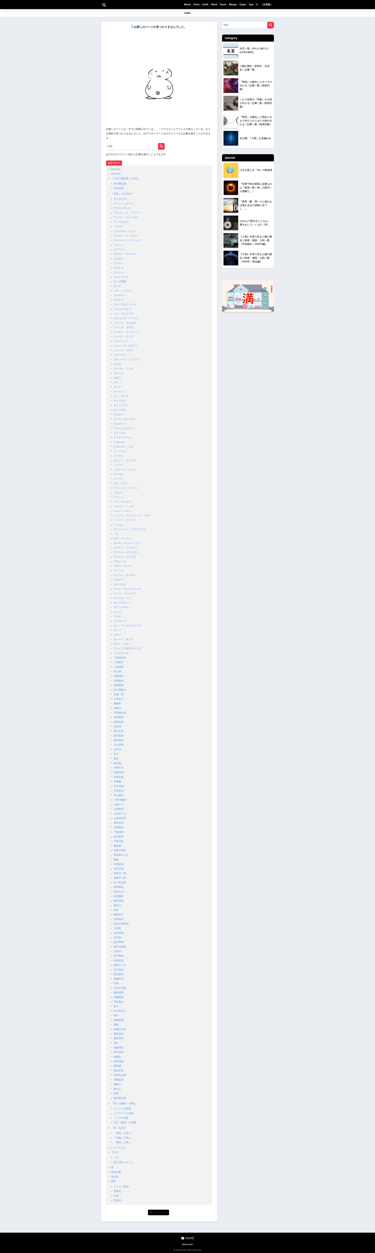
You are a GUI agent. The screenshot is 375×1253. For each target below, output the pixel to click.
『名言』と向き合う (122, 193)
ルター (117, 634)
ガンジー (119, 272)
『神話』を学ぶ (122, 1142)
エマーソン (120, 249)
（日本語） (266, 4)
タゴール (119, 373)
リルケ (117, 616)
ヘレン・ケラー (122, 511)
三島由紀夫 (120, 657)
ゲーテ (117, 286)
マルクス (119, 579)
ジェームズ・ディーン (126, 318)
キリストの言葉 (122, 1108)
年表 (116, 1195)
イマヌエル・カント (125, 231)
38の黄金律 (120, 183)
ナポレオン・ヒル (124, 446)
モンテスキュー (122, 602)
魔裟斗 (117, 1084)
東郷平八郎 (120, 878)
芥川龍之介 (120, 1010)
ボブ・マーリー (122, 538)
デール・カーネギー (125, 419)
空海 (116, 983)
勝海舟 (117, 703)
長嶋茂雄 (119, 1061)
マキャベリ (120, 561)
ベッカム (119, 524)
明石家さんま (121, 855)
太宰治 (117, 749)
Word (214, 4)
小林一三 (119, 804)
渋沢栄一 (119, 937)
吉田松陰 (119, 722)
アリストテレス (122, 208)
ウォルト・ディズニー (126, 235)
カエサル (119, 258)
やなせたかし (121, 199)
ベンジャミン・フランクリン (130, 529)
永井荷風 (119, 933)
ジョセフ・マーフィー (126, 332)
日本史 (117, 1200)
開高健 (117, 1066)
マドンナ (119, 570)
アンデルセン (121, 222)
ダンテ (117, 387)
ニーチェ (119, 456)
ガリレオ (119, 267)
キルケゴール (121, 277)
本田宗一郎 (120, 873)
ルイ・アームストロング (127, 625)
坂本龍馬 (119, 735)
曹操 (116, 859)
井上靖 (117, 671)
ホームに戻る (159, 1212)
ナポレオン (120, 442)
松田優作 (119, 896)
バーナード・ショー (125, 469)
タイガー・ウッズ (124, 368)
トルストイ (120, 423)
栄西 (116, 910)
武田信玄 (119, 919)
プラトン (119, 497)
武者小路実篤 (121, 923)
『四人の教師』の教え (123, 1103)
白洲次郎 (119, 960)
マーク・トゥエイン (125, 593)
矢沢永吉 (119, 969)
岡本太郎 (119, 822)
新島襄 (117, 845)
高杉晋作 (119, 1070)
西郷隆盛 (119, 1020)
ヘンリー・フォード (125, 520)
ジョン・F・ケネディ (126, 345)
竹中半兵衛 (120, 988)
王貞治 (117, 951)
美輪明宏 (119, 997)
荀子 (116, 1015)
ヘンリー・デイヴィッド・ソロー (132, 515)
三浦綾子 (119, 662)
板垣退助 (119, 900)
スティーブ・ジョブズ (126, 359)
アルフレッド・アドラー (127, 212)
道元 (116, 1043)
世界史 (117, 1191)
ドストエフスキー (124, 428)
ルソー (117, 630)
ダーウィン (120, 391)
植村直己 (119, 914)
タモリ (117, 377)
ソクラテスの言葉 (124, 1113)
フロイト (119, 492)
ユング (117, 611)
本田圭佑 (119, 868)
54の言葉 (119, 188)
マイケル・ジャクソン (126, 547)
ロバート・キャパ (124, 639)
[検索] (161, 146)
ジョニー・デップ (124, 336)
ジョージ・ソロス (124, 350)
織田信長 (119, 992)
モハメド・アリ (122, 598)
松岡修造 (119, 887)
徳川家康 (119, 836)
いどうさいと (118, 1147)
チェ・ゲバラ (121, 396)
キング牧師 (120, 281)
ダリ (116, 382)
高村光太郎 (120, 1075)
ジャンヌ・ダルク (124, 327)
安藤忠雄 (119, 772)
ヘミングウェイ (122, 501)
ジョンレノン (121, 341)
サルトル (119, 299)
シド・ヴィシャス (124, 313)
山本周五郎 (120, 818)
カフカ (117, 263)
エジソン (119, 245)
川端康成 (119, 827)
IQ (104, 4)
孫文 (116, 758)
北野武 (117, 708)
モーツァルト (121, 607)
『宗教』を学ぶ (122, 1137)
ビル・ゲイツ (121, 483)
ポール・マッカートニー (127, 543)
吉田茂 (117, 726)
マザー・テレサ (122, 566)
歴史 (113, 1181)
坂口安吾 (119, 731)
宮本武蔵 (119, 786)
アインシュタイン (124, 203)
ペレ (116, 533)
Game (243, 4)
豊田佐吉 (119, 1033)
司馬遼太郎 (120, 712)
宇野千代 (119, 767)
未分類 (115, 1176)
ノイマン (119, 465)
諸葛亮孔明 (120, 1029)
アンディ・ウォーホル (126, 217)
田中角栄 (119, 955)
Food (196, 4)
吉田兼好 (119, 717)
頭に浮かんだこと (124, 1162)
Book (223, 4)
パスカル (119, 474)
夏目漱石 (119, 740)
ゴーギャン (120, 295)
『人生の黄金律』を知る (124, 178)
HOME (189, 1238)
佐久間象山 (120, 689)
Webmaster (187, 1244)
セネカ (117, 364)
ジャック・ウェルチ (125, 322)
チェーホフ (120, 400)
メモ (116, 1157)
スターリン (120, 354)
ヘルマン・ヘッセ (124, 506)
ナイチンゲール (122, 437)
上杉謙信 (119, 667)
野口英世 (119, 1052)
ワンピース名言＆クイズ (127, 648)
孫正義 (117, 763)
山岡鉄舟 (119, 809)
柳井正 (117, 905)
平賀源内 (119, 832)
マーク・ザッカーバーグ (127, 588)
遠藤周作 (119, 1047)
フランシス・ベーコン (126, 488)
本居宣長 (119, 864)
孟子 (116, 754)
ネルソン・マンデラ (125, 460)
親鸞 (116, 1024)
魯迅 (116, 1093)
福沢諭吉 (119, 974)
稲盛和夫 (119, 978)
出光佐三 (119, 699)
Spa (251, 4)
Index (187, 13)
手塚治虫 (119, 841)
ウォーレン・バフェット (127, 240)
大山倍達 (119, 744)
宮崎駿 (117, 781)
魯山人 (117, 1089)
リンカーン (120, 621)
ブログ (115, 1152)
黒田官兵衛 (120, 1098)
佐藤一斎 (119, 694)
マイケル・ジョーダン (126, 552)
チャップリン (121, 405)
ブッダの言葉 (121, 1118)
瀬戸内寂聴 (120, 946)
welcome (116, 173)
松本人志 (119, 891)
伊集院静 (119, 685)
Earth (205, 4)
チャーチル (120, 410)
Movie (187, 4)
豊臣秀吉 (119, 1038)
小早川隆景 (120, 799)
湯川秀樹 (119, 942)
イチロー (119, 226)
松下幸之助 (120, 882)
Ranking (115, 169)
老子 (116, 1006)
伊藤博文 (119, 676)
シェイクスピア (122, 309)
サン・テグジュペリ (125, 304)
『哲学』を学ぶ (122, 1133)
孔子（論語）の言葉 (125, 1122)
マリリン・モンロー (125, 575)
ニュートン (120, 451)
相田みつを (120, 965)
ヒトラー (119, 478)
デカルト (119, 414)
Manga (233, 4)
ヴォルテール (121, 653)
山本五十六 (120, 813)
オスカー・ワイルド (125, 254)
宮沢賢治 (119, 790)
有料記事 (116, 1172)
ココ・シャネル (122, 290)
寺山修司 (119, 795)
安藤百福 (119, 777)
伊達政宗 (119, 680)
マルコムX (119, 584)
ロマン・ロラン (122, 644)
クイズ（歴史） (122, 1186)
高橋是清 (119, 1079)
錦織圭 (117, 1056)
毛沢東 (117, 928)
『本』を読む (118, 1127)
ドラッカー (120, 433)
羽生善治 (119, 1001)
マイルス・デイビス (125, 556)
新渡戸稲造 (120, 850)
